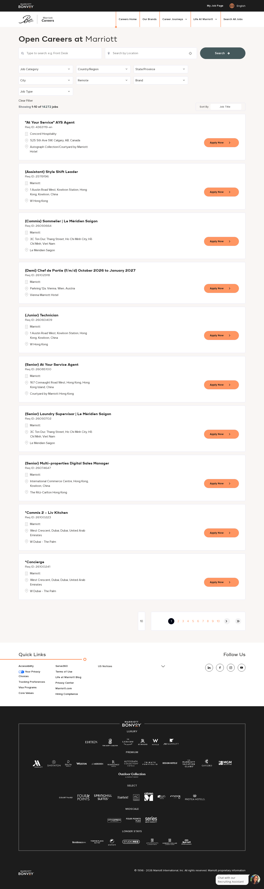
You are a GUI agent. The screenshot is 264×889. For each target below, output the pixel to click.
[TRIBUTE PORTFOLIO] (150, 763)
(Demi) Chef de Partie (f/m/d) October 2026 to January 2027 (80, 270)
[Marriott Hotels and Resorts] (38, 765)
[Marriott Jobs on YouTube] (241, 668)
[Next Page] (227, 621)
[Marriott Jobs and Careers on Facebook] (220, 668)
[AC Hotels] (136, 798)
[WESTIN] (81, 763)
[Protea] (195, 798)
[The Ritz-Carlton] (110, 743)
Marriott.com (63, 688)
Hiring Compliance (66, 694)
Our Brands (149, 19)
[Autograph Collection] (131, 764)
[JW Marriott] (171, 742)
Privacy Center (64, 682)
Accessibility (26, 666)
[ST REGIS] (142, 742)
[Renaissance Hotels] (114, 764)
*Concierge (34, 562)
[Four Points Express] (133, 822)
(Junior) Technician (41, 315)
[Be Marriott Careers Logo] (38, 19)
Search (220, 53)
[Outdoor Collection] (132, 776)
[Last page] (238, 621)
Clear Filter (26, 101)
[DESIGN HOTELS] (170, 763)
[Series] (151, 821)
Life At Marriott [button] (203, 19)
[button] (46, 69)
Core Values (26, 693)
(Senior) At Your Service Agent (51, 365)
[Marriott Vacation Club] (189, 765)
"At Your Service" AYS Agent (50, 122)
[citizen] (148, 800)
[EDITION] (91, 741)
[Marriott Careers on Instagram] (231, 668)
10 (218, 621)
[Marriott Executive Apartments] (186, 842)
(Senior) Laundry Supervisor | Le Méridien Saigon (68, 414)
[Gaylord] (207, 765)
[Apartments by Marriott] (152, 843)
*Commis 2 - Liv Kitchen (46, 513)
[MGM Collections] (225, 763)
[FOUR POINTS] (83, 798)
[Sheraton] (53, 764)
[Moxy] (175, 797)
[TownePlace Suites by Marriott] (97, 841)
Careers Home (128, 19)
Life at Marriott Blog (68, 677)
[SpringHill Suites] (103, 798)
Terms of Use (63, 671)
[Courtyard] (66, 797)
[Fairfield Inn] (123, 797)
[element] (112, 843)
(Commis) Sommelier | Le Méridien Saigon (61, 221)
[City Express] (114, 822)
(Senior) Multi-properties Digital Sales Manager (67, 463)
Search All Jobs (233, 19)
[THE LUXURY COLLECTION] (128, 742)
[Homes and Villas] (170, 843)
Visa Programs (28, 687)
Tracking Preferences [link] (32, 681)
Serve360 (61, 666)
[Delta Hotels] (68, 764)
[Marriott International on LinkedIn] (209, 668)
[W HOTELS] (155, 742)
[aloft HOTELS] (162, 797)
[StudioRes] (131, 843)
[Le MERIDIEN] (97, 763)
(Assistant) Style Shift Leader (51, 172)
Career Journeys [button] (172, 19)
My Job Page (215, 5)
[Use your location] (191, 53)
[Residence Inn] (79, 841)
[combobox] (60, 53)
